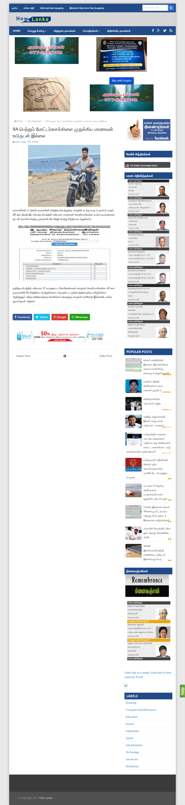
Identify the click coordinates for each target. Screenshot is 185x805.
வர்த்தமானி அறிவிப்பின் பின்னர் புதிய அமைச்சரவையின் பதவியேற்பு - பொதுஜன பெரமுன (147, 468)
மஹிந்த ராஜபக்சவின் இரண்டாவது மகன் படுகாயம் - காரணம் (154, 421)
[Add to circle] (158, 31)
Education (131, 716)
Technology (132, 752)
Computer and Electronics (141, 709)
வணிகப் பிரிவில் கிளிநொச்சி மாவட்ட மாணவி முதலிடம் (153, 386)
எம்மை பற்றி (29, 8)
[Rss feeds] (170, 31)
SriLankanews (134, 745)
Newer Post (23, 355)
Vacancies (132, 759)
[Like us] (153, 31)
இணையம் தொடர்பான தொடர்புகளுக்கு (87, 8)
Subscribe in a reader (137, 672)
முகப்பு (15, 8)
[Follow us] (165, 31)
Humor (130, 723)
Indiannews (132, 731)
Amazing (131, 702)
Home (16, 30)
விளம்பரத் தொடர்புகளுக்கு (52, 8)
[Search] (171, 8)
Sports (130, 738)
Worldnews (132, 766)
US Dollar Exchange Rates (144, 165)
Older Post (105, 355)
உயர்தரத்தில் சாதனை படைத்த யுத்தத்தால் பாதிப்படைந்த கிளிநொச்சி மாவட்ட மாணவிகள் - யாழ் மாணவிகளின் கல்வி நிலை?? (148, 442)
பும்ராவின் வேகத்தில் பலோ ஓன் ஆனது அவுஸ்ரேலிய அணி (157, 533)
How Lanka (46, 797)
